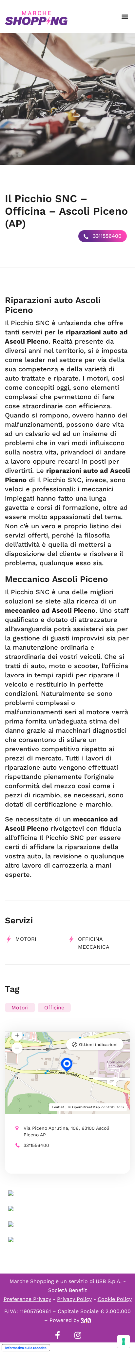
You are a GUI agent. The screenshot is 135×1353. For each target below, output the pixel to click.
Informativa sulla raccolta (26, 1348)
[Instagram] (78, 1335)
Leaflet (58, 1107)
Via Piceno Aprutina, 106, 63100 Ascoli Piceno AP (66, 1131)
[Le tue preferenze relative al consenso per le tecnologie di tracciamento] (123, 1341)
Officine (54, 1007)
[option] (67, 99)
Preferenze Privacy (27, 1299)
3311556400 (106, 236)
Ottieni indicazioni (98, 1044)
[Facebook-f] (57, 1335)
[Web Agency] (86, 1320)
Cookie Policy (115, 1299)
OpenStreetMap (86, 1107)
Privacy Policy (74, 1299)
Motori (25, 939)
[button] (124, 16)
